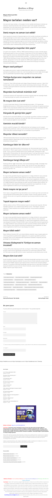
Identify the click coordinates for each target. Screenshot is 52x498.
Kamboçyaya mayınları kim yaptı (22, 282)
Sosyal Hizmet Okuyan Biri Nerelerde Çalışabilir (12, 461)
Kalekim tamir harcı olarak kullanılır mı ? (10, 401)
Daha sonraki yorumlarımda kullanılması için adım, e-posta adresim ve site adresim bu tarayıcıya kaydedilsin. (26, 344)
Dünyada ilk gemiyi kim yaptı (36, 277)
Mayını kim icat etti (7, 287)
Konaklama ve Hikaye (26, 8)
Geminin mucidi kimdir (8, 279)
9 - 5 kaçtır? (5, 347)
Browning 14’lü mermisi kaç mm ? (9, 375)
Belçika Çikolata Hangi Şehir (8, 453)
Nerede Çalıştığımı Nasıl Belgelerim (10, 457)
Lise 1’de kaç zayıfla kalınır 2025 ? (9, 372)
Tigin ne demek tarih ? (7, 385)
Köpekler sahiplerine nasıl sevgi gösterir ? (11, 394)
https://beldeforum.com (6, 361)
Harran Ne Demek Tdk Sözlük (11, 298)
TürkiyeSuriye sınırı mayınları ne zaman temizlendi (26, 289)
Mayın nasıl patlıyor (43, 282)
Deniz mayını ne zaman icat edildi (22, 277)
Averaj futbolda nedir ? (7, 378)
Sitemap (40, 361)
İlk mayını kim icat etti (19, 279)
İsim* (4, 326)
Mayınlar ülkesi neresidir (17, 287)
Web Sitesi (5, 338)
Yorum (4, 311)
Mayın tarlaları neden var (9, 284)
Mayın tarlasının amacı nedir (21, 284)
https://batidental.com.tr (31, 361)
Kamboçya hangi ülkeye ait (9, 282)
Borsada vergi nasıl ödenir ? (8, 381)
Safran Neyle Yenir (43, 298)
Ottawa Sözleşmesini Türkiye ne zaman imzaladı (34, 287)
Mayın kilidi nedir (34, 282)
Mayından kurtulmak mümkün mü (35, 284)
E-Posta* (5, 332)
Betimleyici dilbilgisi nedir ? (8, 398)
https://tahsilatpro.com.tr (18, 361)
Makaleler (9, 274)
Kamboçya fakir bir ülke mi (30, 279)
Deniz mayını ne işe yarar (9, 277)
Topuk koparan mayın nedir (9, 289)
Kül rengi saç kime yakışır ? (8, 391)
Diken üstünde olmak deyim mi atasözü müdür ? (12, 388)
